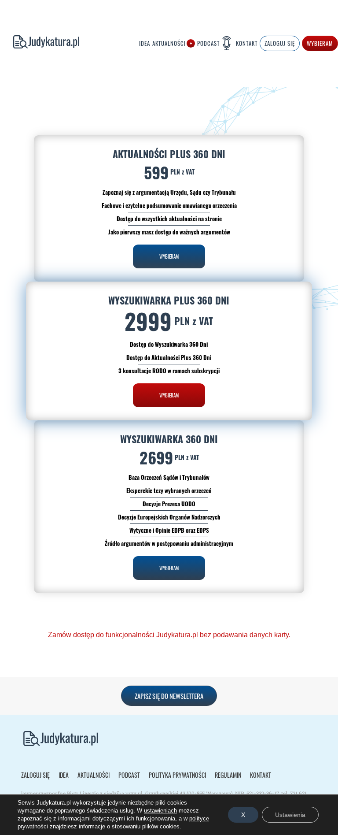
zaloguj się (280, 43)
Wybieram (320, 43)
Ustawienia (290, 814)
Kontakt (246, 44)
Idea (144, 44)
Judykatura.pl (39, 43)
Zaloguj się (35, 775)
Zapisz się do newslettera (169, 696)
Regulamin (228, 775)
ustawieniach (160, 810)
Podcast (208, 43)
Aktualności (169, 44)
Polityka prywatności (177, 775)
